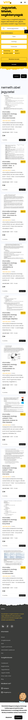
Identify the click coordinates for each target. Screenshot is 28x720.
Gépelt (16, 50)
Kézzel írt (17, 53)
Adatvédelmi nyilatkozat (8, 650)
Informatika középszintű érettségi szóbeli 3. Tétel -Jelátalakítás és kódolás (9, 265)
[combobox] (14, 37)
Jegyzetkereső (5, 669)
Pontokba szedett (8, 53)
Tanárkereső (4, 663)
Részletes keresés (14, 59)
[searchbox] (14, 36)
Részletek (9, 717)
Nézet (23, 76)
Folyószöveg (6, 50)
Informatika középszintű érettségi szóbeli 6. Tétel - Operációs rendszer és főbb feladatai (9, 418)
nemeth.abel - (6, 132)
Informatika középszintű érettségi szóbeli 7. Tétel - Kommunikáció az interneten (9, 470)
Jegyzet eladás (5, 672)
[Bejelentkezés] (21, 2)
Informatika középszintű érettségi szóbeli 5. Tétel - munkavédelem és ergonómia (9, 366)
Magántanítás (5, 666)
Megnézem (22, 140)
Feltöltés (16, 76)
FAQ (2, 653)
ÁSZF (2, 643)
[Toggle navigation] (25, 2)
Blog (2, 679)
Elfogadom (18, 717)
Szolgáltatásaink (5, 640)
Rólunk (3, 637)
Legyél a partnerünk (6, 647)
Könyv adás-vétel (6, 676)
